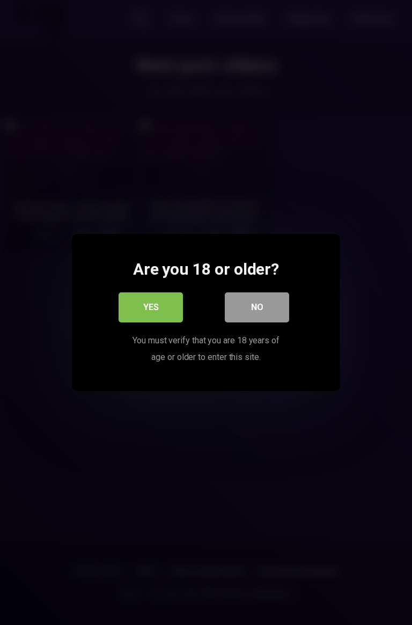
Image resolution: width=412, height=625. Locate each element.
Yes (151, 307)
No (257, 307)
